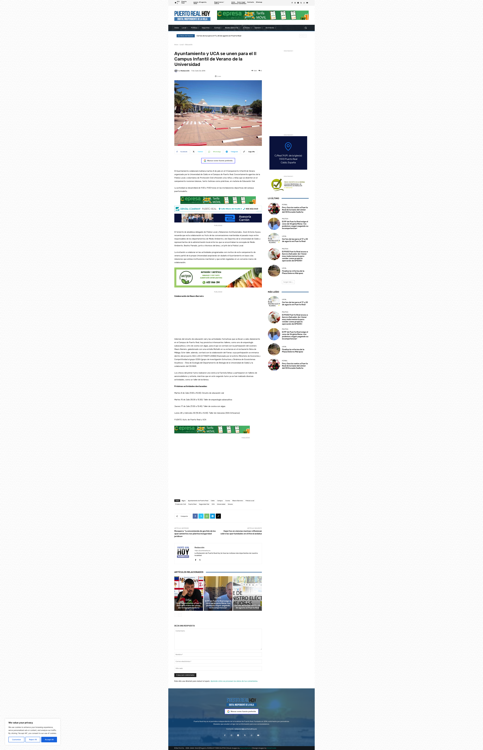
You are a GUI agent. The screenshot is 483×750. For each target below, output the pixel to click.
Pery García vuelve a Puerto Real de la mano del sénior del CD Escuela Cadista (229, 36)
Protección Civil (180, 504)
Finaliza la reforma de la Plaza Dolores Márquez (293, 272)
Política (217, 598)
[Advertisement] (218, 318)
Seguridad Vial (204, 504)
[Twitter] (301, 2)
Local (182, 45)
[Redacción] (176, 70)
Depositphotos (246, 748)
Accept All (49, 739)
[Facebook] (292, 2)
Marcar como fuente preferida (220, 161)
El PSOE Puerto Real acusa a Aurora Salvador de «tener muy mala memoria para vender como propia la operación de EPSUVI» (295, 256)
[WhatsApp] (304, 2)
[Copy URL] (218, 516)
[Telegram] (298, 2)
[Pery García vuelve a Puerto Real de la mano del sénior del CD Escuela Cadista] (188, 593)
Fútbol (188, 600)
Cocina (227, 501)
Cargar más (287, 282)
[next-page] (180, 615)
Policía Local (250, 501)
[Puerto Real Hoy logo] (241, 702)
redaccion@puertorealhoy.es (245, 729)
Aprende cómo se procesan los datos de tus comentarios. (234, 681)
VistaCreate (271, 748)
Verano (230, 504)
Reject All (33, 739)
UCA (213, 504)
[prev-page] (175, 615)
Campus (220, 501)
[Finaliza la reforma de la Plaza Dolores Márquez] (274, 271)
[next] (304, 35)
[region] (32, 732)
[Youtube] (307, 2)
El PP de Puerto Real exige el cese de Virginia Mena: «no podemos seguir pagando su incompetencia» (218, 604)
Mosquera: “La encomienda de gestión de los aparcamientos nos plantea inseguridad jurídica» (195, 533)
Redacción (185, 71)
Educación (188, 45)
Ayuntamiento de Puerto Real (198, 501)
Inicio (176, 45)
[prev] (300, 35)
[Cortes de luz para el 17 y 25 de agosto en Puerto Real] (247, 593)
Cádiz (213, 501)
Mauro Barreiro (237, 501)
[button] (306, 28)
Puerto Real (192, 504)
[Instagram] (295, 2)
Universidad (221, 504)
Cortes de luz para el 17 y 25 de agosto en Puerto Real (247, 606)
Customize (16, 739)
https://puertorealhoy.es (202, 550)
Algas (184, 501)
